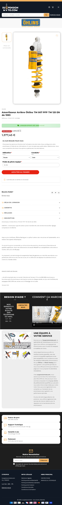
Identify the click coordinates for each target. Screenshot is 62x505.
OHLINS (4, 109)
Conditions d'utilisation (28, 489)
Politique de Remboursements (30, 482)
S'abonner (43, 460)
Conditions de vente (27, 487)
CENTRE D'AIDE (45, 478)
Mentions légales (26, 478)
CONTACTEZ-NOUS (23, 306)
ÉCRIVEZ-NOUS (55, 15)
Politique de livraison (27, 485)
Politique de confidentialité (29, 480)
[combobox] (25, 15)
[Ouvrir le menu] (58, 7)
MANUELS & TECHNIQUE (48, 480)
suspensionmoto (27, 500)
